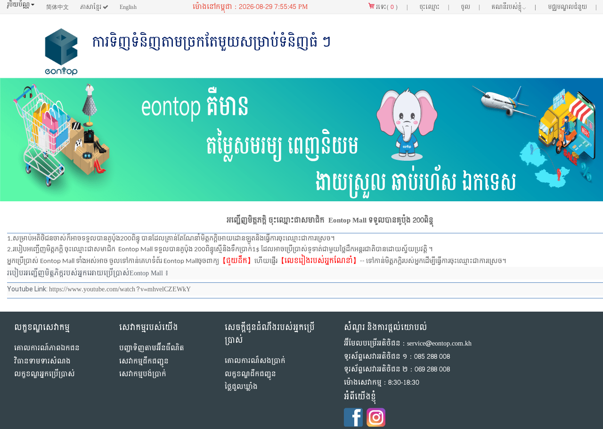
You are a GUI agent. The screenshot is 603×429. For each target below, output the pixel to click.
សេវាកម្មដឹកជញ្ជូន (144, 361)
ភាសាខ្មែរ (91, 7)
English (128, 7)
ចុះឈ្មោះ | (434, 7)
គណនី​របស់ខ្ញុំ (513, 7)
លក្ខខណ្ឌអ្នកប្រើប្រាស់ (44, 374)
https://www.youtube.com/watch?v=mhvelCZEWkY (120, 289)
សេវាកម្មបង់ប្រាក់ (142, 374)
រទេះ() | (391, 7)
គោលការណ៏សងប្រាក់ (255, 361)
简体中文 (57, 7)
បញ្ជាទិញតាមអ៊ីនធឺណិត (151, 348)
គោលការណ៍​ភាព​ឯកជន (47, 348)
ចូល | (470, 7)
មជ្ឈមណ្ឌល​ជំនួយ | (572, 7)
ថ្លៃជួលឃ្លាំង (241, 387)
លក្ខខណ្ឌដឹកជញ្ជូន (250, 374)
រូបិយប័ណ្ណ (19, 4)
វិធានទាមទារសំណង (42, 361)
